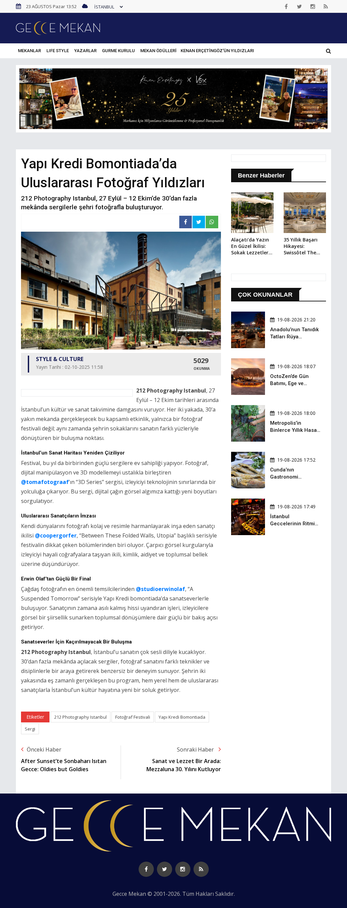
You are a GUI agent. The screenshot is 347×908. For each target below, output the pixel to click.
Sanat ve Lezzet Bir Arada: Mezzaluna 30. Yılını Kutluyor (183, 765)
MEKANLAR (29, 50)
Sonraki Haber (196, 749)
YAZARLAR (85, 50)
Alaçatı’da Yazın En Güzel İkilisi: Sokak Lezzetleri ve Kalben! (250, 246)
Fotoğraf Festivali (132, 717)
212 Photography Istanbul (80, 717)
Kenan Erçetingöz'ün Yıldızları (217, 50)
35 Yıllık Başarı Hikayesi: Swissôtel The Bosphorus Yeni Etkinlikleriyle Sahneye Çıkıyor (302, 246)
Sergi (30, 729)
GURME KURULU (118, 50)
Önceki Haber (44, 749)
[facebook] (286, 6)
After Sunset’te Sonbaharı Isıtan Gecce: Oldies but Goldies (63, 765)
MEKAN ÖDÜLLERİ (158, 50)
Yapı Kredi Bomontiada (182, 717)
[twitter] (299, 6)
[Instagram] (313, 6)
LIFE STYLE (57, 50)
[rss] (326, 6)
